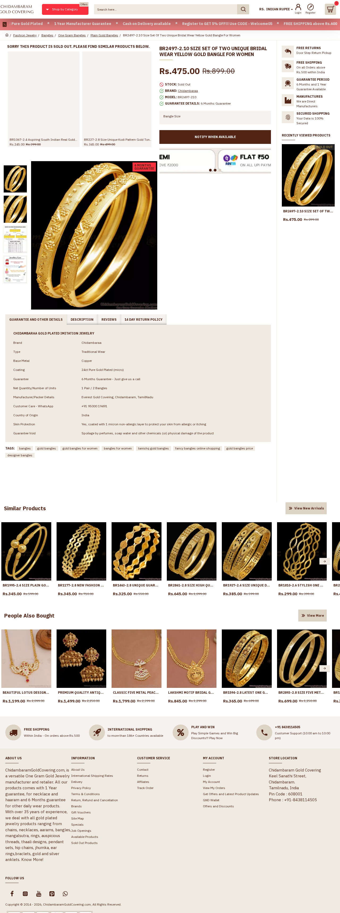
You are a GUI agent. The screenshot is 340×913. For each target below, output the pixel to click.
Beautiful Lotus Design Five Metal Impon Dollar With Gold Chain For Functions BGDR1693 (26, 693)
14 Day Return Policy (144, 320)
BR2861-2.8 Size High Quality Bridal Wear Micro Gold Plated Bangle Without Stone (191, 585)
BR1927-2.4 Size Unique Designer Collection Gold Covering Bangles (246, 585)
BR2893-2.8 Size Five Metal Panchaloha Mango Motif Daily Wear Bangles (302, 693)
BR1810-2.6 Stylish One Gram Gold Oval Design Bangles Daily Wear (302, 585)
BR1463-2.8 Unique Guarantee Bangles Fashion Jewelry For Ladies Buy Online (136, 585)
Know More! (32, 859)
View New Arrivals (309, 508)
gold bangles (46, 448)
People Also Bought (29, 615)
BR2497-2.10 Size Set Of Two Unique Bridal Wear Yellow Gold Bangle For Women (308, 211)
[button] (324, 561)
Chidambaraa (188, 91)
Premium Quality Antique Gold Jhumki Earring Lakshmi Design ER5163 (81, 693)
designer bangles (19, 455)
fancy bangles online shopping (197, 448)
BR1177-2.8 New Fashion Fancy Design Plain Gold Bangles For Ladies (81, 585)
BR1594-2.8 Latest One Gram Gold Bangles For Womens (246, 693)
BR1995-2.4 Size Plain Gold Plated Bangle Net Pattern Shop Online (26, 585)
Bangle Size (171, 116)
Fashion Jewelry (25, 35)
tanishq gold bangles (153, 448)
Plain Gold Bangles (104, 35)
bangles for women (118, 448)
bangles (25, 448)
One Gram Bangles (72, 35)
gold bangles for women (79, 448)
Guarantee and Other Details (36, 320)
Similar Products (25, 508)
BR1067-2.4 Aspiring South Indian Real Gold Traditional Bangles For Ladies (41, 140)
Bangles (47, 35)
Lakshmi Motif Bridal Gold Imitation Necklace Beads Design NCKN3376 (191, 693)
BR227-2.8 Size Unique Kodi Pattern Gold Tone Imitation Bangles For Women (116, 140)
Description (82, 320)
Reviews (109, 320)
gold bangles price (239, 448)
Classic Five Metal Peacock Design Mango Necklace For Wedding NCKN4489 (136, 693)
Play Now (216, 738)
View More (315, 616)
